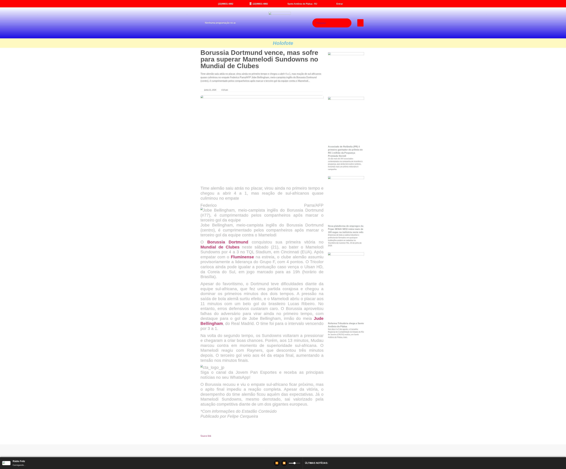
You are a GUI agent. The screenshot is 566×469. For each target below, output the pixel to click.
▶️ (276, 463)
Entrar (339, 4)
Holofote (283, 43)
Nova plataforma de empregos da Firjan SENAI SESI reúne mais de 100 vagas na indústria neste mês (345, 229)
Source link (205, 436)
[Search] (343, 23)
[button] (360, 23)
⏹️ (284, 463)
